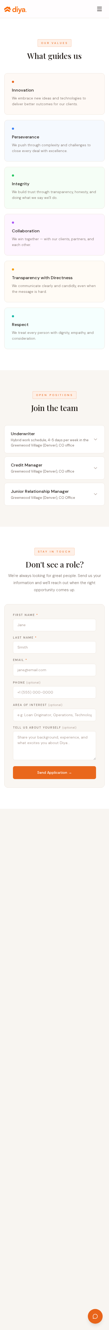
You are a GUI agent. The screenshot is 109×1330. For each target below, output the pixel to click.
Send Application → (54, 772)
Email (20, 660)
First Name (25, 615)
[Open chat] (95, 1316)
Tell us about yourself (44, 727)
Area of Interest (37, 705)
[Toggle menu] (99, 9)
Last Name (25, 637)
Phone (26, 682)
